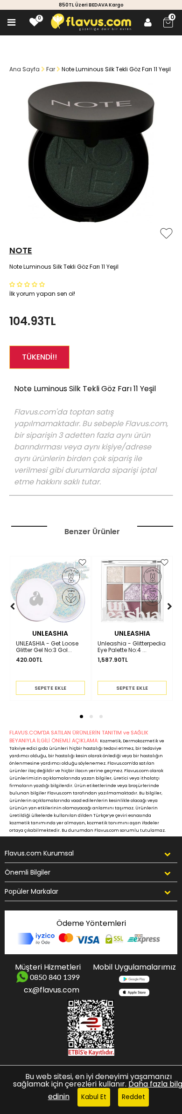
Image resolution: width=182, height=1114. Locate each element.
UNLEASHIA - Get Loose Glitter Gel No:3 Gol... (47, 647)
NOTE (20, 250)
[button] (28, 283)
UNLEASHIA (50, 633)
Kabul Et (93, 1097)
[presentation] (3, 620)
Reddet (133, 1097)
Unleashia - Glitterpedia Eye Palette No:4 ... (132, 647)
